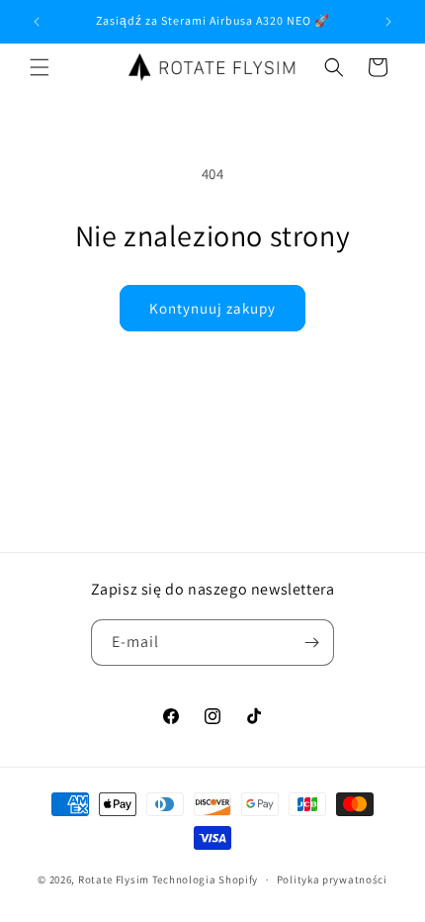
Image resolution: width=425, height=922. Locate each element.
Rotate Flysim (113, 879)
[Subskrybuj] (311, 642)
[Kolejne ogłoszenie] (388, 22)
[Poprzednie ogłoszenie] (36, 22)
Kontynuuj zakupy (212, 308)
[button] (39, 67)
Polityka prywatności (332, 879)
